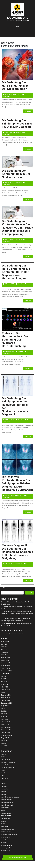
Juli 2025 (4, 676)
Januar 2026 (5, 660)
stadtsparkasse (6, 832)
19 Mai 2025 (8, 132)
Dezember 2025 (6, 663)
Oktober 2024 (5, 700)
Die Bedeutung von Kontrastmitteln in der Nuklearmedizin (16, 174)
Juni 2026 (4, 647)
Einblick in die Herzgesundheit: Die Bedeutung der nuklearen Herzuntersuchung (15, 339)
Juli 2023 (4, 740)
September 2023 (6, 735)
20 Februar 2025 (9, 284)
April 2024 (4, 716)
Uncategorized (5, 837)
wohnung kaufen (6, 845)
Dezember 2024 (6, 695)
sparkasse (4, 826)
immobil (3, 794)
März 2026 (4, 655)
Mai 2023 (4, 746)
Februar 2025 (5, 689)
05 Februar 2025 (9, 351)
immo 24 (4, 791)
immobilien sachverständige (10, 797)
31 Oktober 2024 (9, 420)
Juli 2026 (4, 644)
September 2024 (6, 703)
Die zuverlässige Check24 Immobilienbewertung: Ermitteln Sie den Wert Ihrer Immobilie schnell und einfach (17, 614)
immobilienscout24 (7, 802)
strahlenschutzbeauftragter (9, 834)
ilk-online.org (17, 17)
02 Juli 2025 (7, 94)
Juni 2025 (4, 679)
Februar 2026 (5, 657)
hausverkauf (5, 789)
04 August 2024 (9, 495)
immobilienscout (6, 799)
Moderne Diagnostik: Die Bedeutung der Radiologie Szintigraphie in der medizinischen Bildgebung (17, 552)
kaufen (3, 810)
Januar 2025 (5, 692)
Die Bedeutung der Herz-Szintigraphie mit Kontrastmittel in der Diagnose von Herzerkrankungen (16, 272)
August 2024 (5, 706)
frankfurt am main (6, 773)
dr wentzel (4, 765)
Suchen (3, 588)
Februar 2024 (5, 722)
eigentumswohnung (7, 767)
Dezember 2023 (6, 727)
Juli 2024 (4, 708)
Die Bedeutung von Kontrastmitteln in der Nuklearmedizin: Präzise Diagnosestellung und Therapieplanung (17, 228)
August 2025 (5, 673)
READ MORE (29, 111)
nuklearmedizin (6, 816)
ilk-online (17, 94)
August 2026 (5, 641)
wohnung (4, 842)
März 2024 (4, 719)
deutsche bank (5, 759)
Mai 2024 (4, 714)
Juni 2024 (4, 711)
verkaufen (4, 840)
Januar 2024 (5, 724)
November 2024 (6, 697)
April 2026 (4, 652)
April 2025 (4, 684)
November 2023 (6, 730)
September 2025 (6, 671)
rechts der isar (5, 818)
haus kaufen (5, 778)
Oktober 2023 (5, 732)
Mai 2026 (4, 649)
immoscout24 (5, 807)
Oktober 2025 (5, 668)
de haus (3, 757)
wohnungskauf (5, 850)
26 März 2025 (8, 182)
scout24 (3, 824)
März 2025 (4, 687)
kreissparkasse (6, 813)
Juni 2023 (4, 743)
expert (3, 770)
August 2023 (5, 738)
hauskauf (4, 786)
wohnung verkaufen (7, 848)
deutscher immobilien (8, 762)
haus (2, 775)
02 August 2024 (9, 564)
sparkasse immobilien (8, 829)
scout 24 (3, 821)
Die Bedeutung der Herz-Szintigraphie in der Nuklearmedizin (15, 85)
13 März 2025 (8, 239)
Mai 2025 (4, 681)
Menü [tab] (17, 26)
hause (3, 781)
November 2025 (6, 665)
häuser (3, 783)
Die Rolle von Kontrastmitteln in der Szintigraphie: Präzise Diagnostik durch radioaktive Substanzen (17, 483)
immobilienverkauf (7, 805)
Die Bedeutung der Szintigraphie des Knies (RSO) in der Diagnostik (17, 123)
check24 (3, 754)
